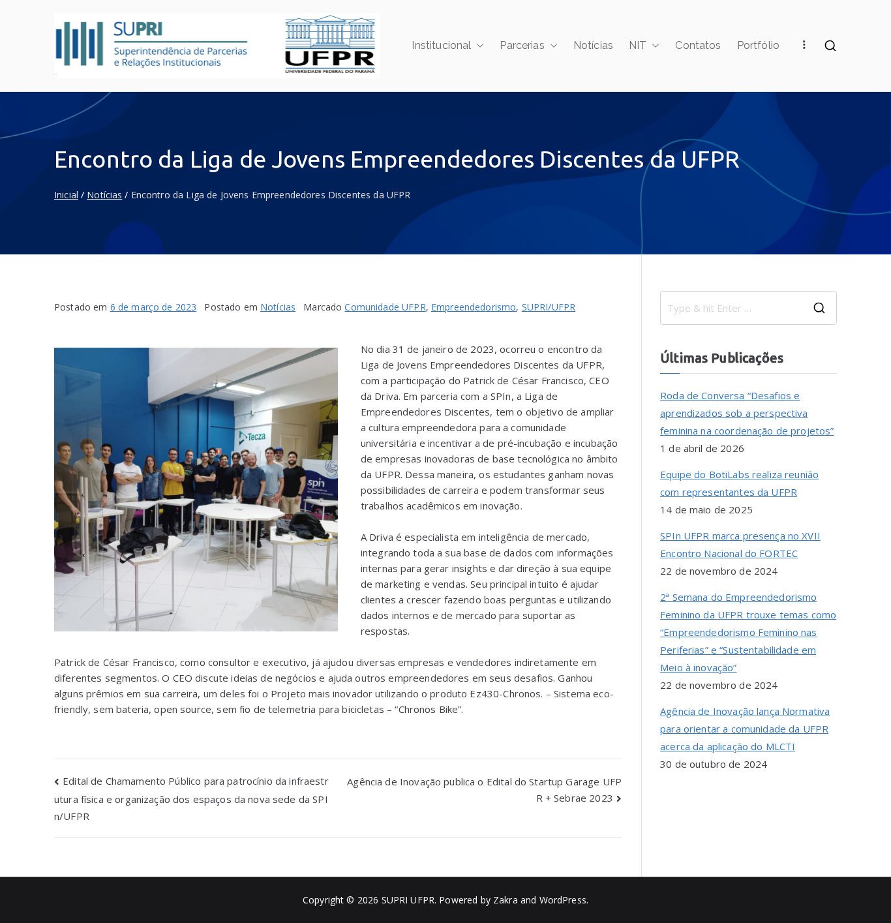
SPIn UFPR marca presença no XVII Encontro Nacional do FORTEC (740, 544)
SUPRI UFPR (408, 900)
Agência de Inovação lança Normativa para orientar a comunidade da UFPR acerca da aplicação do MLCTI (745, 728)
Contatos (698, 45)
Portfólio (758, 45)
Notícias (593, 45)
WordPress (562, 900)
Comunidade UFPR (384, 307)
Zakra (505, 900)
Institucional (441, 45)
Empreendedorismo (473, 307)
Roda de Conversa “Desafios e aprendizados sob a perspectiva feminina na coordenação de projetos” (747, 413)
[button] (477, 45)
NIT (637, 45)
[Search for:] (748, 308)
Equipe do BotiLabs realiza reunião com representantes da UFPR (739, 483)
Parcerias (522, 45)
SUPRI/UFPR (549, 307)
